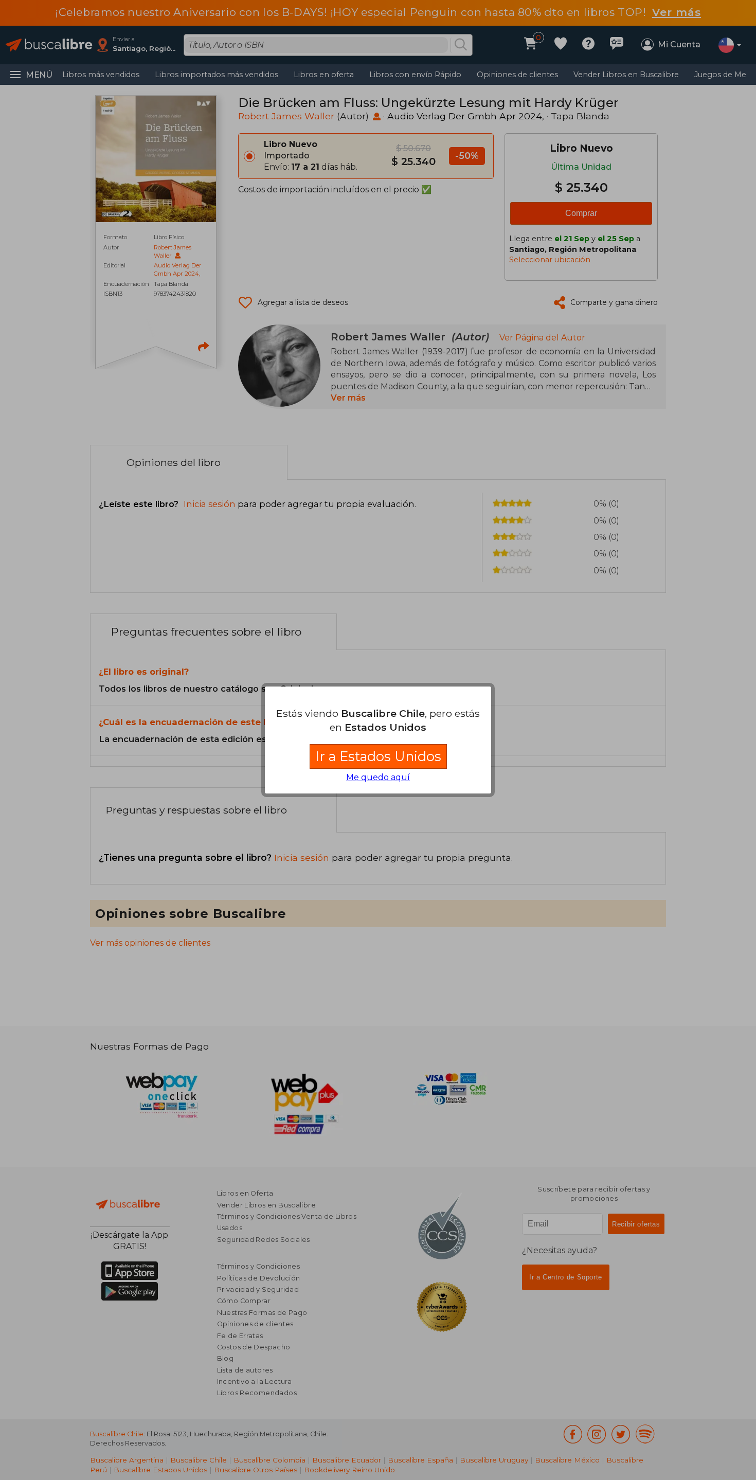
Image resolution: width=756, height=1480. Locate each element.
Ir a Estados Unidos (378, 756)
